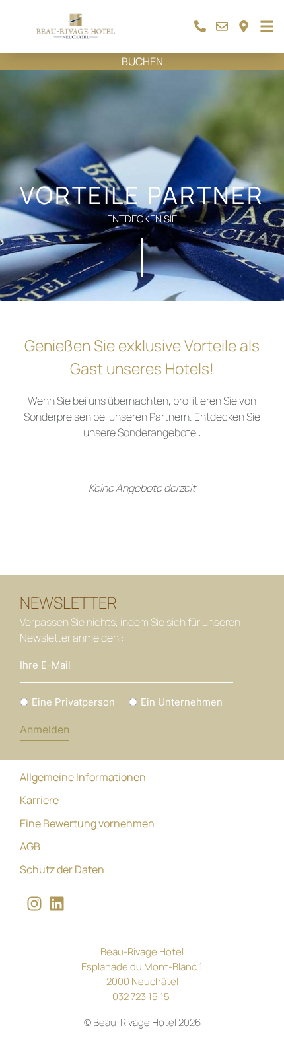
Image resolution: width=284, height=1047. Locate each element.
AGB (30, 846)
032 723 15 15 (141, 996)
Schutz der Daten (62, 869)
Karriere (39, 800)
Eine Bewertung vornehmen (87, 823)
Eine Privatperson (73, 702)
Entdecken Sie (142, 219)
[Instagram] (34, 904)
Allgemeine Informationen (83, 777)
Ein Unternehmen (182, 702)
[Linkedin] (57, 904)
